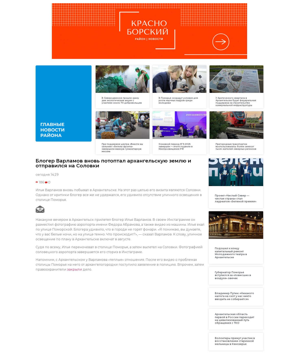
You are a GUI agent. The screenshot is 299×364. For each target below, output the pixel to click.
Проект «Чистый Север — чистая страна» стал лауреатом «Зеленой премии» (235, 198)
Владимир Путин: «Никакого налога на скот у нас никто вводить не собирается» (234, 296)
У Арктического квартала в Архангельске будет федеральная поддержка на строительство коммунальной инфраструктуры (236, 102)
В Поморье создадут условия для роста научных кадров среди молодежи (178, 100)
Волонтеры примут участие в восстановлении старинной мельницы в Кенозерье (235, 341)
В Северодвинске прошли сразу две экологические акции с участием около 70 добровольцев (122, 100)
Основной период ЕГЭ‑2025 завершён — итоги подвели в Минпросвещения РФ (176, 146)
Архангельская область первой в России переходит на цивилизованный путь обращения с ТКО (234, 318)
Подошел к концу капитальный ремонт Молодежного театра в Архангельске (231, 253)
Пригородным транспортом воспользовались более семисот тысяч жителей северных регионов (236, 146)
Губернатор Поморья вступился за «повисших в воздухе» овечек (233, 275)
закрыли (74, 269)
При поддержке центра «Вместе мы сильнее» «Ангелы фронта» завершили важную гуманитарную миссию (122, 148)
